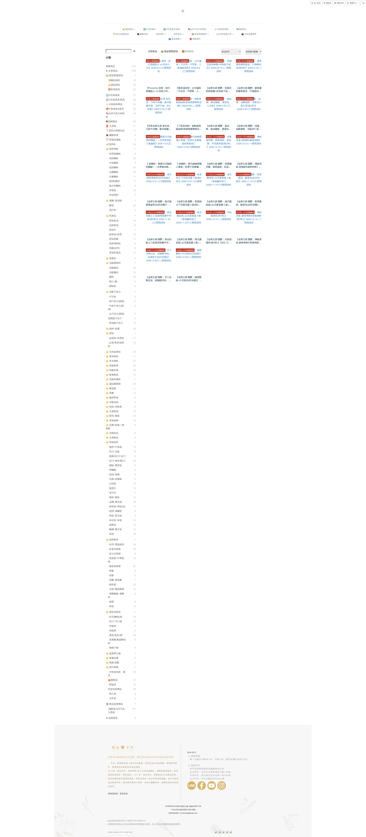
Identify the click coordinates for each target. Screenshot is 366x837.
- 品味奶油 (113, 225)
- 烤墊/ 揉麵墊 (115, 511)
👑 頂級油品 (112, 402)
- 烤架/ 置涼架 (115, 515)
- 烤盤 (111, 570)
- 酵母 (111, 205)
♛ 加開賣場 (112, 718)
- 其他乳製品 (114, 252)
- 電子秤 (112, 492)
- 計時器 (112, 483)
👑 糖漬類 (111, 388)
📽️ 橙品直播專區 (114, 704)
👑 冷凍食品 (112, 437)
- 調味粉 (112, 286)
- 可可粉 (112, 296)
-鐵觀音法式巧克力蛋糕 (116, 710)
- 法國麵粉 (113, 172)
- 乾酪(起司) (114, 248)
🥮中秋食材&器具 (115, 108)
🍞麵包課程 (114, 80)
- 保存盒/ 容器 (115, 520)
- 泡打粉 (112, 210)
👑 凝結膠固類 (113, 383)
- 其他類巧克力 (115, 322)
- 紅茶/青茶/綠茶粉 (116, 344)
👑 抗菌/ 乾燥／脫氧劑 (115, 426)
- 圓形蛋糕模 (114, 566)
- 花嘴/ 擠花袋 (115, 501)
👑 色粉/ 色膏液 (114, 406)
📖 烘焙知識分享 (224, 33)
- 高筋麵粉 (113, 158)
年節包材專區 (115, 689)
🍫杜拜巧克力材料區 (197, 29)
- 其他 (111, 533)
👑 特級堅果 (112, 365)
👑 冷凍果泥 (112, 411)
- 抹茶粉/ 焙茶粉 (116, 338)
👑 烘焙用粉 (112, 148)
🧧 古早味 (111, 125)
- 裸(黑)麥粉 (114, 181)
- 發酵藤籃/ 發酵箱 (116, 595)
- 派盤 (111, 575)
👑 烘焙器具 (112, 442)
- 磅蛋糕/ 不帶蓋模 (116, 559)
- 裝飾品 (112, 524)
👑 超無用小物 (113, 653)
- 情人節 (112, 693)
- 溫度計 (112, 488)
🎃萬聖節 (113, 679)
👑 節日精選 (112, 667)
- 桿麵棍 (112, 469)
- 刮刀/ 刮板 (114, 451)
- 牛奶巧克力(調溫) (116, 307)
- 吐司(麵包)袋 (115, 616)
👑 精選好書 (112, 657)
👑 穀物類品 (112, 374)
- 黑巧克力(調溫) (116, 301)
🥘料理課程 (114, 89)
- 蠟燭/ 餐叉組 (115, 529)
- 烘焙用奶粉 (114, 243)
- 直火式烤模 (114, 553)
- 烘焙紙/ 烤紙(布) (117, 506)
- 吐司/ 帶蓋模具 (116, 544)
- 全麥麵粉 (113, 176)
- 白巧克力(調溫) (116, 313)
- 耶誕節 (112, 684)
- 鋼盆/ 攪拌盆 (115, 465)
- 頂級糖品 (113, 267)
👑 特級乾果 (112, 370)
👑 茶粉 (110, 333)
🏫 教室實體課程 (199, 33)
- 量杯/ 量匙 (114, 497)
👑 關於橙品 (128, 29)
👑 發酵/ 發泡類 (114, 200)
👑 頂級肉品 (112, 433)
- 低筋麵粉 (113, 167)
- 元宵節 (112, 698)
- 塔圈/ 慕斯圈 (115, 579)
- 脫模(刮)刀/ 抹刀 (117, 456)
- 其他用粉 (113, 194)
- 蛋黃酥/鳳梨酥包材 (117, 641)
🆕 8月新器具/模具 (171, 29)
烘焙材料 (160, 33)
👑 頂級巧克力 (113, 291)
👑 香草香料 (112, 356)
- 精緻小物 (113, 647)
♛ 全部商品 (112, 70)
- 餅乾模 (112, 584)
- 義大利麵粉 (114, 185)
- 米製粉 (112, 190)
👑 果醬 (110, 392)
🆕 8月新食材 (149, 29)
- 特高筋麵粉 (114, 153)
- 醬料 (111, 276)
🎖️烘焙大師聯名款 (121, 33)
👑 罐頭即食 (112, 397)
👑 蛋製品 (111, 258)
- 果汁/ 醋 (112, 281)
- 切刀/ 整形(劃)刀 (117, 460)
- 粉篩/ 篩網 (114, 474)
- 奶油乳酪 (113, 238)
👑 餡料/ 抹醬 (113, 328)
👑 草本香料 (112, 360)
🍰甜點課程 (114, 84)
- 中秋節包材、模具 (116, 673)
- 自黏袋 (112, 625)
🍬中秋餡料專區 (221, 29)
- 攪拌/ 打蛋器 (115, 447)
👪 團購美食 (142, 33)
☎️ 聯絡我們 (194, 38)
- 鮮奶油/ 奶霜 (115, 234)
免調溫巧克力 (115, 318)
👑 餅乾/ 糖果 (113, 415)
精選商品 (110, 66)
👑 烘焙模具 (112, 539)
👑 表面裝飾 (112, 420)
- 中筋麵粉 (113, 162)
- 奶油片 (112, 229)
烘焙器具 (178, 33)
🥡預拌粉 (111, 144)
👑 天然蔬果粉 (113, 351)
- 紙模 (111, 601)
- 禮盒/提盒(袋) (115, 635)
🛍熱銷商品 (241, 29)
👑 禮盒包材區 (113, 611)
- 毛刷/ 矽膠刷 (115, 479)
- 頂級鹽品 (113, 272)
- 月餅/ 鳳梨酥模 (116, 589)
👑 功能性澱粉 (113, 379)
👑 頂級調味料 (113, 262)
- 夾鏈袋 (112, 630)
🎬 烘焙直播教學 (248, 33)
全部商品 (152, 51)
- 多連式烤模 (114, 549)
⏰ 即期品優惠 (113, 139)
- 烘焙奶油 (113, 220)
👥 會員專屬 (174, 38)
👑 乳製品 (111, 215)
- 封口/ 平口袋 (115, 621)
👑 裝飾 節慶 (112, 662)
